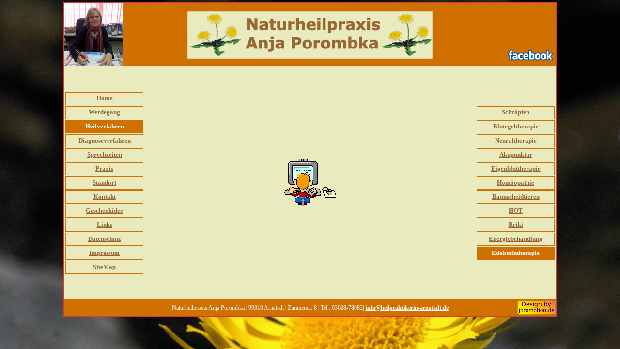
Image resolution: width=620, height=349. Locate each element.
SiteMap (104, 266)
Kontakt (104, 196)
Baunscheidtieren (516, 196)
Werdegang (104, 112)
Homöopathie (515, 182)
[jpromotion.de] (536, 305)
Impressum (104, 252)
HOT (516, 210)
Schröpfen (515, 112)
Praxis (104, 168)
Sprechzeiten (104, 154)
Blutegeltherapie (516, 126)
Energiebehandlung (515, 238)
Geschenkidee (104, 210)
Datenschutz (104, 238)
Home (104, 98)
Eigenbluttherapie (516, 168)
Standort (104, 182)
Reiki (516, 224)
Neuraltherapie (516, 140)
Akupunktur (515, 154)
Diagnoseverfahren (104, 140)
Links (104, 224)
